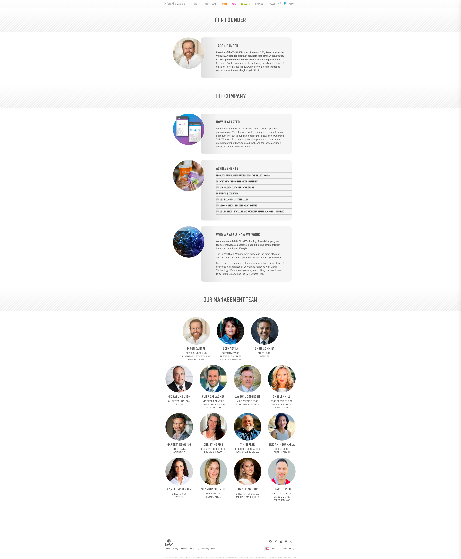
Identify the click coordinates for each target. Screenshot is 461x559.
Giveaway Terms (208, 548)
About (191, 548)
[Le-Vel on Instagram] (281, 541)
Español (283, 548)
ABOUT (272, 4)
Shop (196, 4)
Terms (167, 548)
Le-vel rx (245, 4)
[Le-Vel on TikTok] (291, 541)
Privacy (175, 548)
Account (293, 4)
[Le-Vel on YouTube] (286, 541)
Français (293, 548)
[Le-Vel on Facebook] (270, 541)
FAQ (197, 548)
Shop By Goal (210, 4)
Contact (183, 548)
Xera (234, 4)
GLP (224, 4)
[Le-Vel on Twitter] (276, 541)
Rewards (259, 4)
